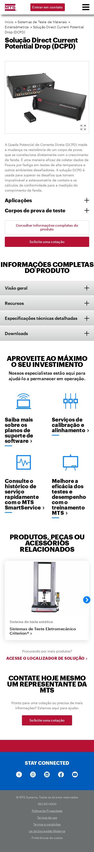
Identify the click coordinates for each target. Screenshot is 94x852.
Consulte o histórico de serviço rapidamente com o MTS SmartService (23, 494)
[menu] (85, 7)
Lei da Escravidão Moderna (47, 831)
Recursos (14, 303)
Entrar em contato (47, 7)
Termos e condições (47, 824)
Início (9, 22)
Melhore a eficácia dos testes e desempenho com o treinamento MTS (69, 496)
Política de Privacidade (47, 810)
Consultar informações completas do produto (47, 227)
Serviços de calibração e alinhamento (68, 425)
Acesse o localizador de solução (45, 658)
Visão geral (16, 288)
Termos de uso (47, 817)
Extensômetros (17, 27)
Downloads (16, 333)
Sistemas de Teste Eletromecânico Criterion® (43, 631)
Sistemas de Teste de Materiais (42, 22)
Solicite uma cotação (47, 242)
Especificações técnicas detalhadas (41, 318)
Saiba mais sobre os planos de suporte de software (19, 430)
